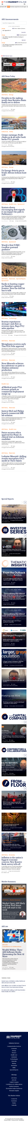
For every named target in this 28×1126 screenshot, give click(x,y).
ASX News (14, 1078)
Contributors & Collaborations (14, 1084)
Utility (14, 1067)
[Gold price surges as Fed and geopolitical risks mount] (14, 822)
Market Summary (14, 1086)
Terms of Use (15, 1120)
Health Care (14, 1055)
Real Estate (14, 1065)
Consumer (14, 1048)
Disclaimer (21, 1120)
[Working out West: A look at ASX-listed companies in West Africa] (14, 698)
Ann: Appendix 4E (6, 30)
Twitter (14, 1103)
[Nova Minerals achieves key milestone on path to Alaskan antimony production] (14, 369)
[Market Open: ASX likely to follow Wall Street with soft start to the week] (14, 902)
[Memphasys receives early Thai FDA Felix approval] (14, 347)
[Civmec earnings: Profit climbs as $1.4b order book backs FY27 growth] (14, 131)
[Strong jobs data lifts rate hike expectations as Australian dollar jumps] (14, 842)
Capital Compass (14, 1082)
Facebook (14, 1101)
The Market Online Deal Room (14, 1088)
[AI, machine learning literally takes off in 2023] (14, 678)
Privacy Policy (7, 1120)
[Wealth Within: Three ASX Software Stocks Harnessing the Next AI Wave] (14, 949)
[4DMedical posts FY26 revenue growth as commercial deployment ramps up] (14, 393)
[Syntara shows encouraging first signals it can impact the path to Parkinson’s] (14, 205)
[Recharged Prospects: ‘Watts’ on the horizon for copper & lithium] (14, 637)
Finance (14, 1052)
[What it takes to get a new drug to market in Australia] (14, 617)
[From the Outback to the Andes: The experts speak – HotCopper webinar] (14, 576)
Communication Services (14, 1046)
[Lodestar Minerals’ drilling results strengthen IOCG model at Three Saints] (14, 461)
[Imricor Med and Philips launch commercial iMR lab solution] (14, 415)
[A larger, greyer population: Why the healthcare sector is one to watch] (14, 658)
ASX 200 (14, 1080)
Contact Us (14, 1098)
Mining (14, 1063)
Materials (14, 1061)
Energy (14, 1050)
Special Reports (14, 1070)
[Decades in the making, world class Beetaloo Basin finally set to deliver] (14, 95)
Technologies (14, 1059)
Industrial (14, 1057)
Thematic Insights (14, 1090)
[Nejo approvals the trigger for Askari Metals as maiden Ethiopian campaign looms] (14, 514)
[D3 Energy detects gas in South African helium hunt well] (14, 167)
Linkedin (14, 1105)
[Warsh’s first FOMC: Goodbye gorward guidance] (14, 242)
